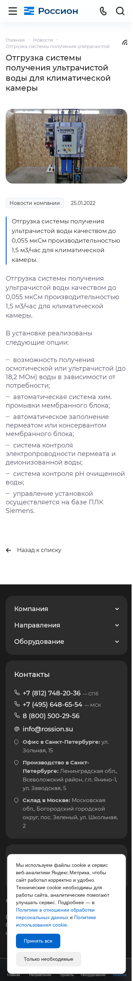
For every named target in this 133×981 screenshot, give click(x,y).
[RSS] (124, 42)
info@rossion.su (48, 729)
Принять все (38, 941)
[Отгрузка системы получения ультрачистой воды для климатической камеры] (66, 146)
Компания (31, 609)
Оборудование (39, 642)
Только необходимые (48, 959)
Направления (37, 625)
